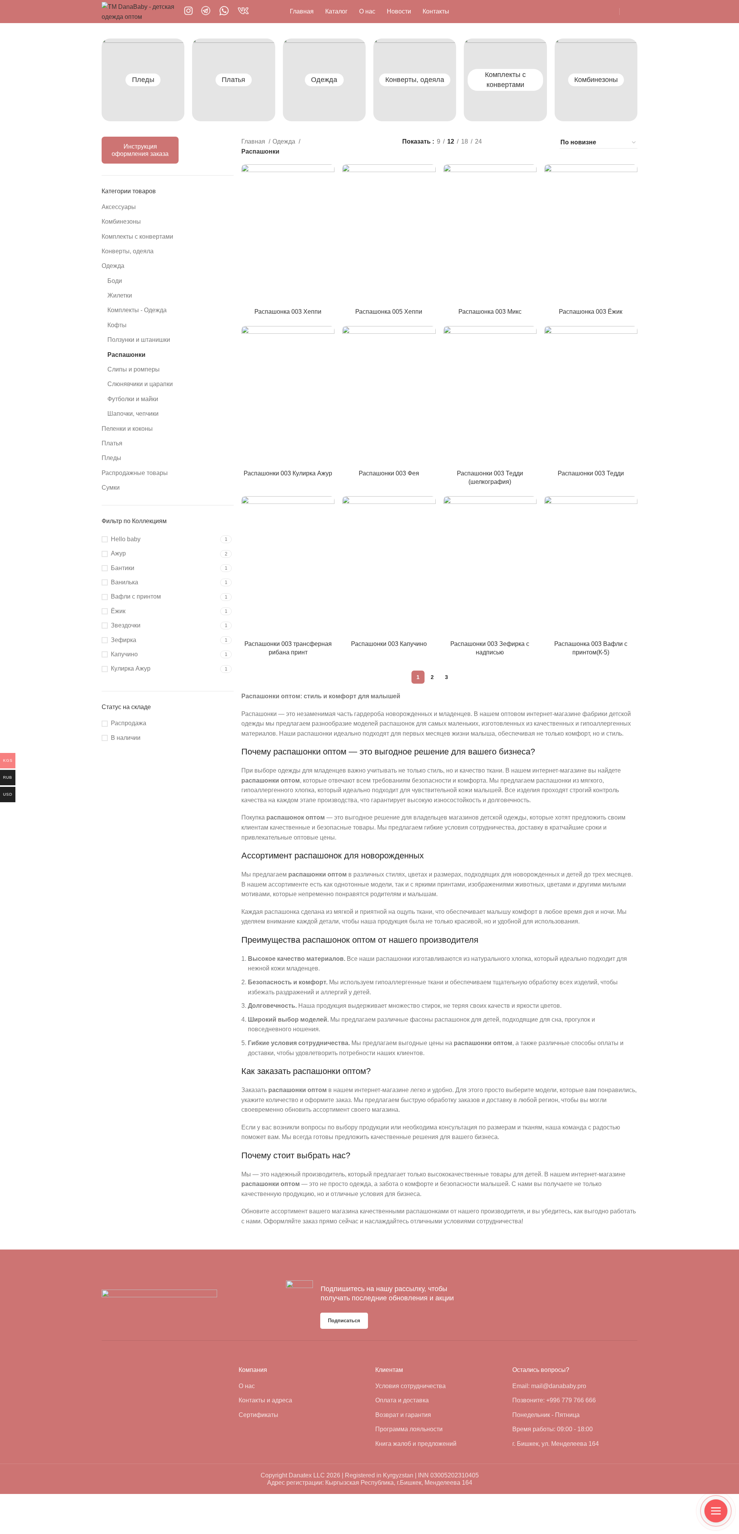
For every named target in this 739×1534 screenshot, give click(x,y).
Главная (254, 141)
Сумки (111, 487)
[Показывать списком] (500, 142)
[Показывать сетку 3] (529, 142)
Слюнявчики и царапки (140, 384)
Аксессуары (119, 207)
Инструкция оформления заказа (140, 150)
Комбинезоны (596, 80)
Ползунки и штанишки (138, 339)
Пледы (143, 80)
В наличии (125, 737)
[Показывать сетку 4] (543, 142)
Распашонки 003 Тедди (591, 473)
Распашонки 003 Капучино (389, 644)
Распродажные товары (135, 473)
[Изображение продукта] (287, 234)
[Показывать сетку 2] (514, 142)
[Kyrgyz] (503, 11)
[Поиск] (605, 11)
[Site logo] (139, 11)
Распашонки (126, 354)
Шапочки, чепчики (133, 413)
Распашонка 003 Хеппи (287, 311)
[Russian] (513, 11)
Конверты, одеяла (414, 80)
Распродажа (128, 723)
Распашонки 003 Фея (389, 473)
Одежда (324, 80)
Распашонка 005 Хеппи (388, 311)
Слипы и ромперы (133, 369)
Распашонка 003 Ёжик (590, 311)
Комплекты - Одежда (137, 310)
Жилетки (119, 295)
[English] (492, 11)
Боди (114, 281)
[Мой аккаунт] (634, 11)
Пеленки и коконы (127, 428)
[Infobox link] (188, 11)
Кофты (117, 325)
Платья (233, 80)
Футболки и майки (132, 399)
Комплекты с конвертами (137, 236)
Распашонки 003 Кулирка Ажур (288, 473)
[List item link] (301, 1386)
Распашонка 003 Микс (490, 311)
